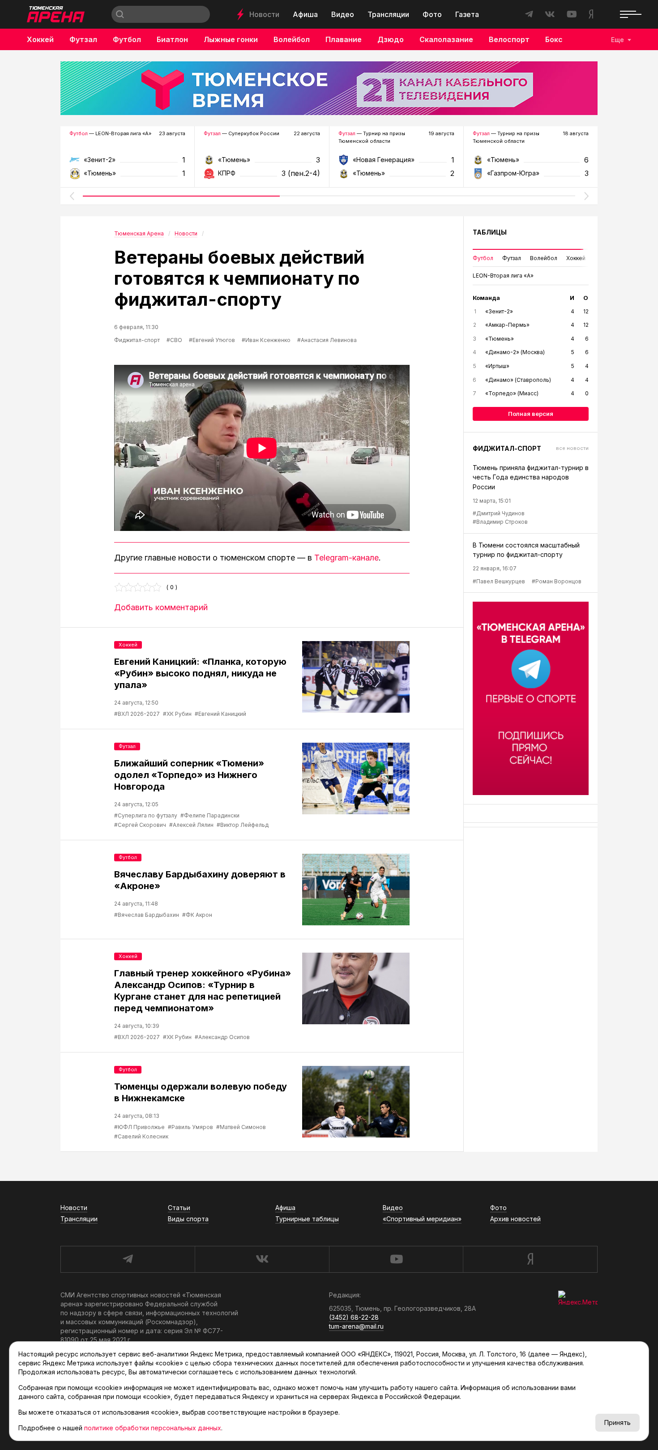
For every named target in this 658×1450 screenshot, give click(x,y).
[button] (71, 196)
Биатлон (172, 39)
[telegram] (127, 1259)
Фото (432, 14)
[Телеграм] (531, 698)
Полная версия (530, 413)
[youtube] (396, 1259)
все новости (572, 448)
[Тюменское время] (329, 88)
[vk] (262, 1259)
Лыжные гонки (231, 39)
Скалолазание (446, 39)
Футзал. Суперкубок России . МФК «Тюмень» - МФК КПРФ (262, 162)
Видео (342, 14)
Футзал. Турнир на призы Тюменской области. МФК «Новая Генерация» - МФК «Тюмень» (396, 162)
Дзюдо (390, 39)
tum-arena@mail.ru (356, 1326)
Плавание (343, 39)
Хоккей (40, 39)
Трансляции (388, 14)
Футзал (83, 39)
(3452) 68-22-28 (354, 1317)
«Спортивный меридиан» (422, 1219)
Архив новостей (515, 1219)
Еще (617, 39)
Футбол (127, 39)
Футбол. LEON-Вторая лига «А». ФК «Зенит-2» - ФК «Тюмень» (127, 162)
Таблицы (490, 232)
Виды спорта (188, 1219)
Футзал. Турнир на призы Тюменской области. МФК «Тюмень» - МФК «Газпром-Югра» (531, 162)
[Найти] (119, 14)
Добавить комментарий (161, 607)
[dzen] (530, 1259)
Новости (264, 14)
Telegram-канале (346, 557)
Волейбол (291, 39)
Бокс (554, 39)
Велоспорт (509, 39)
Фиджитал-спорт (137, 340)
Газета (467, 14)
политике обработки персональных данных (152, 1428)
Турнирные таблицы (307, 1219)
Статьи (179, 1207)
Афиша (305, 14)
